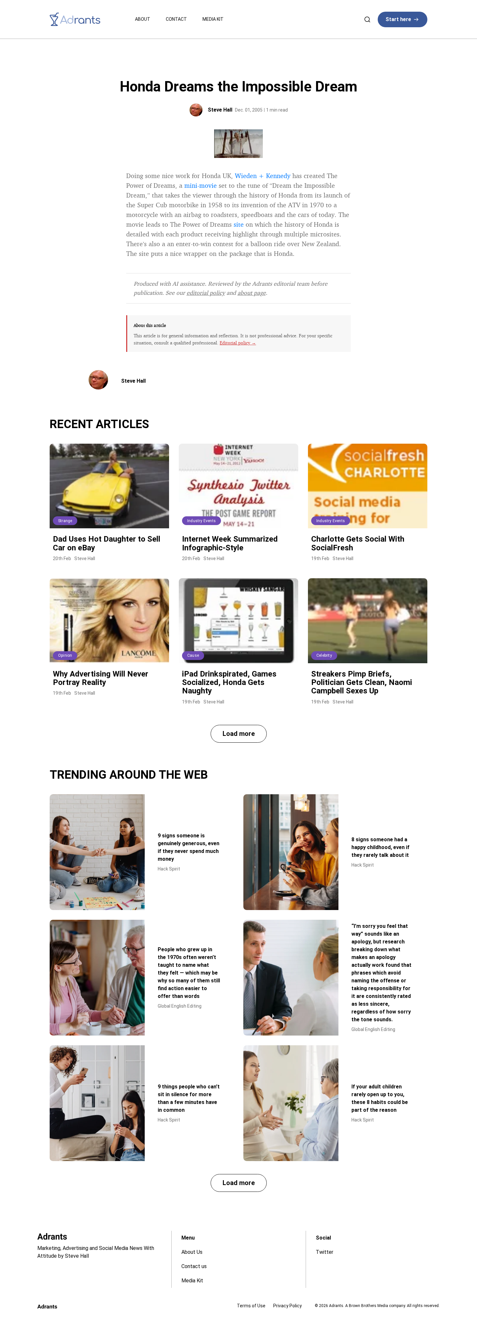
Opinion (65, 655)
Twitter (324, 1252)
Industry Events (201, 521)
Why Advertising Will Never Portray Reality (100, 678)
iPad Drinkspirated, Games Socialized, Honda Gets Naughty (229, 682)
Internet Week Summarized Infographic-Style (230, 543)
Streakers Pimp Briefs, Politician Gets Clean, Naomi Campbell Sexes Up (361, 682)
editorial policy (206, 292)
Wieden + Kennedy (262, 176)
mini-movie (200, 185)
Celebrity (324, 655)
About (142, 19)
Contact (176, 19)
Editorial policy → (238, 342)
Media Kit (213, 19)
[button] (239, 734)
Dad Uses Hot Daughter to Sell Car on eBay (106, 543)
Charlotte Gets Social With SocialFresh (357, 543)
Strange (65, 521)
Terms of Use (251, 1305)
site (239, 224)
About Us (191, 1252)
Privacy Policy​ (287, 1305)
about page (252, 292)
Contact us (194, 1266)
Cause (193, 655)
